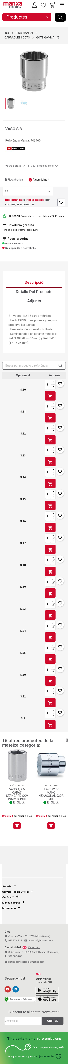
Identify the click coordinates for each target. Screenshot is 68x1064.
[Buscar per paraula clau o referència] (60, 17)
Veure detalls (15, 165)
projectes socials (45, 1056)
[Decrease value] (53, 386)
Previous (4, 69)
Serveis (7, 886)
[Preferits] (43, 5)
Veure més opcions (45, 165)
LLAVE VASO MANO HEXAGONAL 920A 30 (51, 794)
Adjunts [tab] (34, 301)
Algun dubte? (41, 179)
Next (63, 69)
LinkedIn (15, 989)
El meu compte (11, 902)
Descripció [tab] (34, 282)
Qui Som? (8, 897)
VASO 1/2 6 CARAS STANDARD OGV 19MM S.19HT (17, 794)
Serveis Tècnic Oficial (15, 891)
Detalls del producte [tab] (34, 291)
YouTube (8, 989)
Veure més (34, 947)
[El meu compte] (35, 5)
